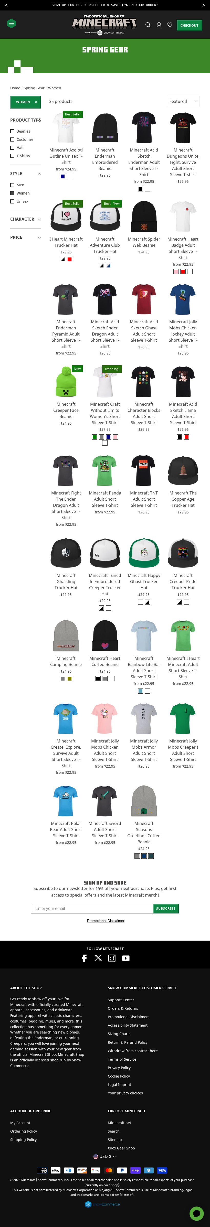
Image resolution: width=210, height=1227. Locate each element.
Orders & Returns (123, 1008)
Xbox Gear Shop (121, 1148)
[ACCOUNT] (159, 28)
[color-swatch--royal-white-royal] (108, 265)
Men (20, 184)
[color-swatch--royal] (144, 856)
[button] (71, 138)
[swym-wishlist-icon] (170, 27)
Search (114, 1131)
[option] (105, 5)
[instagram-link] (112, 958)
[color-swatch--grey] (101, 437)
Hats (20, 147)
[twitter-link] (98, 958)
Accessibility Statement (128, 1025)
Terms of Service (122, 1059)
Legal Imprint (119, 1084)
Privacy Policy (119, 1067)
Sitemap (115, 1139)
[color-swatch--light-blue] (140, 690)
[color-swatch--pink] (176, 271)
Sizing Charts (119, 1033)
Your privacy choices (125, 1093)
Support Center (121, 999)
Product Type (25, 120)
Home (15, 87)
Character (22, 219)
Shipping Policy (23, 1139)
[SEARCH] (148, 27)
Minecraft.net (119, 1122)
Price (16, 237)
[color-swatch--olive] (69, 678)
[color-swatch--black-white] (108, 608)
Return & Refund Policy (128, 1042)
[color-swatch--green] (94, 437)
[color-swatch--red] (183, 271)
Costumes (25, 139)
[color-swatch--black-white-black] (62, 259)
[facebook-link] (84, 958)
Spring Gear (34, 87)
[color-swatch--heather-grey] (62, 678)
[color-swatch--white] (69, 176)
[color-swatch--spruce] (151, 856)
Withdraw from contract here (133, 1050)
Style (16, 173)
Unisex (22, 201)
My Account (20, 1122)
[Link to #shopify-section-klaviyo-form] (105, 5)
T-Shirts (23, 155)
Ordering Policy (23, 1131)
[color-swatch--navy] (62, 176)
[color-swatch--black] (140, 188)
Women (23, 102)
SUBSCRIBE (166, 908)
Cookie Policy (119, 1076)
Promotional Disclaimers (129, 1016)
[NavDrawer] (11, 24)
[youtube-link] (126, 958)
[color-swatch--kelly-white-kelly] (140, 601)
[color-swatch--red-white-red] (69, 259)
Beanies (23, 131)
